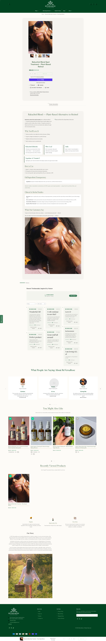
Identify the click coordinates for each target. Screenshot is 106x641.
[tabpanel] (53, 195)
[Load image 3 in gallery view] (40, 55)
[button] (96, 4)
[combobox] (31, 304)
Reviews (39, 616)
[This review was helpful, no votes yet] (38, 328)
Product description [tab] (53, 104)
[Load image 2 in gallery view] (36, 55)
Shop (39, 611)
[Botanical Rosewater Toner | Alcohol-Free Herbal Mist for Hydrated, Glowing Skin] (18, 431)
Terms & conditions (40, 76)
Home (43, 14)
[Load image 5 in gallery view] (48, 55)
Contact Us (40, 618)
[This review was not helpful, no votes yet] (40, 328)
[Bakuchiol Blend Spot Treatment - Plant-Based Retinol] (18, 488)
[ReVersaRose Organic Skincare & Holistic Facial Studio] (50, 4)
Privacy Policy (60, 611)
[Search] (9, 4)
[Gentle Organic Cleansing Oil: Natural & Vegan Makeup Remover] (41, 431)
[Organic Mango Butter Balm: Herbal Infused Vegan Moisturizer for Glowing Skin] (85, 431)
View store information (34, 94)
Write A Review (73, 295)
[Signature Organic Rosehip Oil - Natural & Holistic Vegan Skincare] (63, 431)
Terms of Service (61, 618)
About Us (40, 613)
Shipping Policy (61, 616)
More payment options (40, 82)
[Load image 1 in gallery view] (32, 55)
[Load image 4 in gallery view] (44, 55)
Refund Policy (60, 613)
